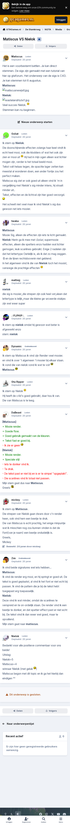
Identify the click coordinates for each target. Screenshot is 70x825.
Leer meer (6, 7)
